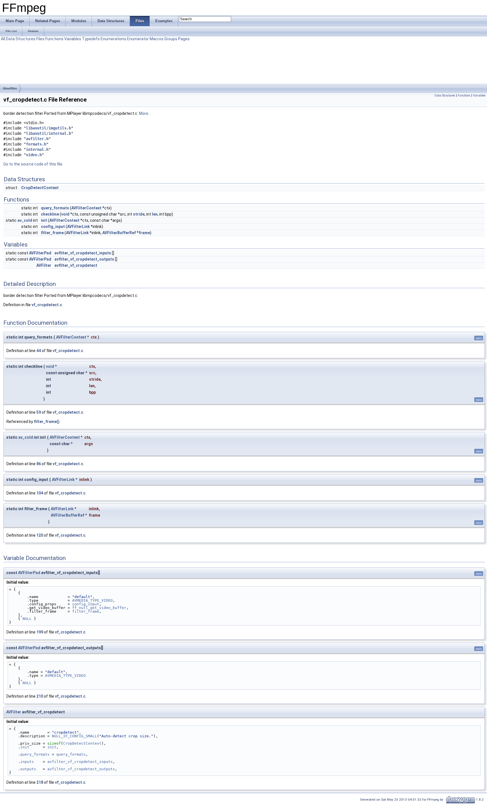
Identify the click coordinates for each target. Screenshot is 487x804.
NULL (27, 619)
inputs (27, 762)
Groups (170, 39)
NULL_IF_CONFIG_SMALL (74, 736)
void (65, 214)
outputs (28, 769)
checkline (50, 214)
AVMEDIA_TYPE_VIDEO (92, 600)
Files (40, 39)
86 (38, 464)
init (44, 220)
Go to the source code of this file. (33, 164)
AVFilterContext (86, 208)
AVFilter (43, 265)
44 (38, 350)
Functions (54, 39)
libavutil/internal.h (48, 133)
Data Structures (21, 39)
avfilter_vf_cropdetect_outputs (84, 259)
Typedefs (91, 39)
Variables (72, 39)
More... (145, 113)
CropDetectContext (40, 187)
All (3, 39)
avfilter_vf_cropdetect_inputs (82, 253)
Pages (184, 39)
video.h (34, 155)
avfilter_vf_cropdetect (75, 265)
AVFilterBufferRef (119, 232)
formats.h (36, 144)
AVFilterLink (78, 226)
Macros (156, 39)
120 (39, 535)
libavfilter (10, 88)
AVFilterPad (40, 253)
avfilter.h (37, 138)
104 (39, 493)
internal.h (37, 149)
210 (39, 696)
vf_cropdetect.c (47, 305)
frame (144, 232)
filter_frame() (46, 421)
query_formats (55, 208)
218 (39, 782)
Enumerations (113, 39)
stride (139, 214)
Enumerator (138, 39)
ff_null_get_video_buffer (99, 608)
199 (39, 632)
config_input (53, 226)
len (155, 214)
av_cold (24, 220)
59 (38, 412)
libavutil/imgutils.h (48, 128)
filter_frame (52, 232)
